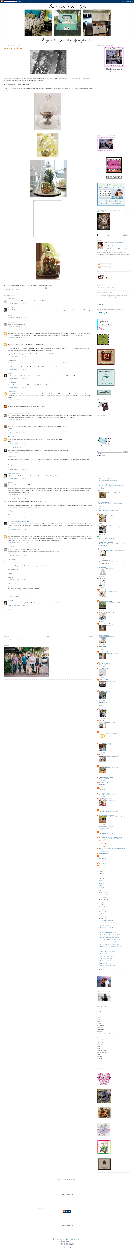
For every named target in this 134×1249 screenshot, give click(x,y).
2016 (100, 873)
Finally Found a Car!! (105, 963)
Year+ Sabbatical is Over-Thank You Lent (108, 794)
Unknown (10, 342)
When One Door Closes (111, 591)
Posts (101, 264)
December (103, 892)
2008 (100, 969)
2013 (100, 881)
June (102, 906)
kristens (101, 514)
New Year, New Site (110, 670)
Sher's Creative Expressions (106, 832)
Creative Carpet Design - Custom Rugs (104, 287)
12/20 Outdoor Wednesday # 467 (113, 602)
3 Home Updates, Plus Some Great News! (108, 480)
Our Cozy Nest (103, 754)
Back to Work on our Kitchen (107, 965)
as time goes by (103, 766)
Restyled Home (103, 863)
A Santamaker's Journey (105, 798)
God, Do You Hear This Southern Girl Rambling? (112, 848)
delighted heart (11, 424)
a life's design (102, 720)
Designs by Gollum (104, 590)
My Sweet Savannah (104, 549)
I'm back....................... (104, 648)
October (103, 897)
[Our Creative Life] (114, 173)
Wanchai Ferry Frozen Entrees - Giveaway (115, 816)
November (103, 895)
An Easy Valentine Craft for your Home (109, 944)
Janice (9, 534)
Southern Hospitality (104, 484)
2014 (100, 878)
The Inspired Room (104, 502)
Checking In (109, 710)
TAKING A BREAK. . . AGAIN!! (107, 833)
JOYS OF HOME (103, 680)
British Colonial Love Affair (106, 782)
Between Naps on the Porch (106, 478)
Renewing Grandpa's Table (112, 767)
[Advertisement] (17, 622)
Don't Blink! (109, 625)
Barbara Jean (11, 559)
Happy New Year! (103, 664)
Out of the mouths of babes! (107, 956)
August (103, 902)
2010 (100, 888)
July (102, 904)
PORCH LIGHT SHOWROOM (113, 614)
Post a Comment (8, 609)
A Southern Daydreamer (105, 601)
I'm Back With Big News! (112, 733)
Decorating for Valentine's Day (107, 949)
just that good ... (103, 788)
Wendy (9, 307)
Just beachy (102, 578)
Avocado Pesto (102, 789)
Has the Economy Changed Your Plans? (110, 935)
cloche (17, 289)
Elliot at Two (109, 745)
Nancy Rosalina (11, 473)
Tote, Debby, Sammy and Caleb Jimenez (17, 413)
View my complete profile (105, 256)
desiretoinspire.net (104, 861)
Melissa (9, 437)
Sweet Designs (102, 646)
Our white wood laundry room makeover (115, 580)
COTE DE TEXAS (104, 537)
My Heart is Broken (110, 800)
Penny (9, 600)
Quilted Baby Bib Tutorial (112, 756)
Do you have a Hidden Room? (107, 930)
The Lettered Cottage (104, 560)
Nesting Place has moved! (105, 509)
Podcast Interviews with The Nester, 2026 (108, 510)
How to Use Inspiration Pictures (108, 932)
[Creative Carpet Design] (114, 66)
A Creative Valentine (105, 925)
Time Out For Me (103, 668)
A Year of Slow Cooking (105, 525)
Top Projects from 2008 (106, 958)
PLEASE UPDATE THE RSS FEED (107, 538)
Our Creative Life (104, 652)
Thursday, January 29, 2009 (17, 555)
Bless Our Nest (103, 709)
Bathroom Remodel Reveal (112, 653)
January (103, 918)
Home (48, 636)
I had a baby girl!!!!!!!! (105, 961)
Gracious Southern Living (106, 624)
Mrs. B (101, 856)
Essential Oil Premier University (15, 499)
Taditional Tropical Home (106, 777)
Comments (102, 268)
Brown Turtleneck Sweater (106, 826)
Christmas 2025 (109, 515)
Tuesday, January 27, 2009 (17, 303)
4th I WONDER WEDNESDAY (113, 838)
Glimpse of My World (13, 447)
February (103, 916)
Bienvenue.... (102, 567)
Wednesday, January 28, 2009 (18, 495)
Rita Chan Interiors (110, 636)
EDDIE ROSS (102, 858)
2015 (100, 876)
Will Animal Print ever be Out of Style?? (110, 939)
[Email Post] (46, 287)
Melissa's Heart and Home (106, 542)
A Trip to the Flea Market (106, 920)
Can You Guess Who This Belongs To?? (110, 923)
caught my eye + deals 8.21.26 (113, 492)
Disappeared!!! (102, 784)
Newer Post (6, 636)
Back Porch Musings (104, 691)
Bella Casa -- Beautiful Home (106, 815)
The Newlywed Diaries (105, 743)
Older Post (89, 636)
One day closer (109, 568)
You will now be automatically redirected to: (108, 811)
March (102, 913)
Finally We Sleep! (104, 954)
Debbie (9, 373)
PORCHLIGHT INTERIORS (106, 612)
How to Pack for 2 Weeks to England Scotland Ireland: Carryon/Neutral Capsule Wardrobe (111, 486)
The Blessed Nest (103, 732)
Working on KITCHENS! (105, 779)
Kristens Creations (12, 404)
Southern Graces (103, 853)
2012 (100, 883)
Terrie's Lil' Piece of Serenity (15, 547)
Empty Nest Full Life (104, 663)
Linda (9, 482)
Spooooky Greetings (110, 681)
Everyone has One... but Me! (13, 48)
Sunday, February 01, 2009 (17, 605)
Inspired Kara (11, 322)
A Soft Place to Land (104, 810)
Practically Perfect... (110, 722)
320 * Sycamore (103, 491)
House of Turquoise (104, 635)
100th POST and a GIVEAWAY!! (108, 951)
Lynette (9, 331)
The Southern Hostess (104, 793)
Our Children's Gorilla (104, 828)
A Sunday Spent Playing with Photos (109, 942)
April (102, 911)
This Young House (104, 851)
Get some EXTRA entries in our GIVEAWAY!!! (111, 946)
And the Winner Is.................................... (109, 937)
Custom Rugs (100, 304)
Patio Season (109, 692)
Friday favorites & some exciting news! (115, 550)
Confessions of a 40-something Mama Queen (110, 837)
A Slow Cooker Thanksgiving (113, 527)
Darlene (9, 298)
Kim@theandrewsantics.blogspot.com (17, 521)
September (103, 899)
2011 (100, 885)
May (102, 909)
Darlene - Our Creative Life (114, 242)
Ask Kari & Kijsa (103, 866)
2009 (100, 890)
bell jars (11, 289)
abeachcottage (103, 702)
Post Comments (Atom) (16, 640)
